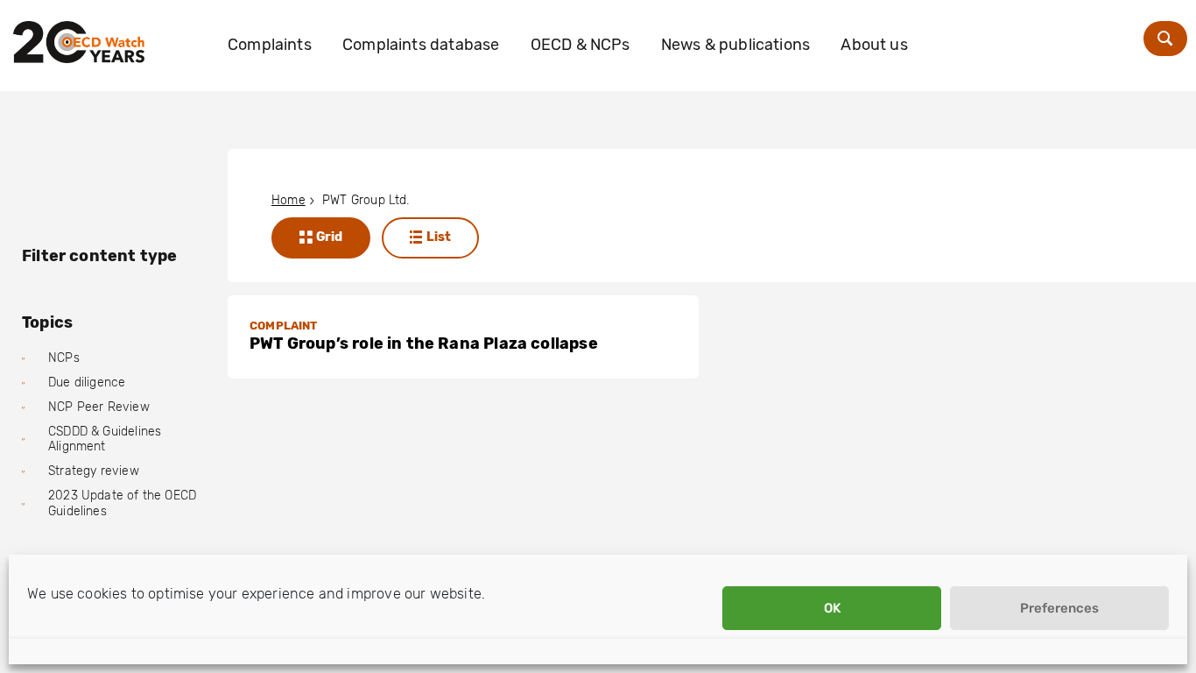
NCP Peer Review (99, 407)
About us (874, 44)
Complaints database (420, 44)
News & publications (735, 44)
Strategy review (93, 471)
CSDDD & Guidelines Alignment (104, 439)
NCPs (64, 358)
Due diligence (86, 382)
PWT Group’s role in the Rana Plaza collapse (424, 343)
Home (288, 200)
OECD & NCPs (580, 44)
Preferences (1059, 608)
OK (832, 608)
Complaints (270, 44)
